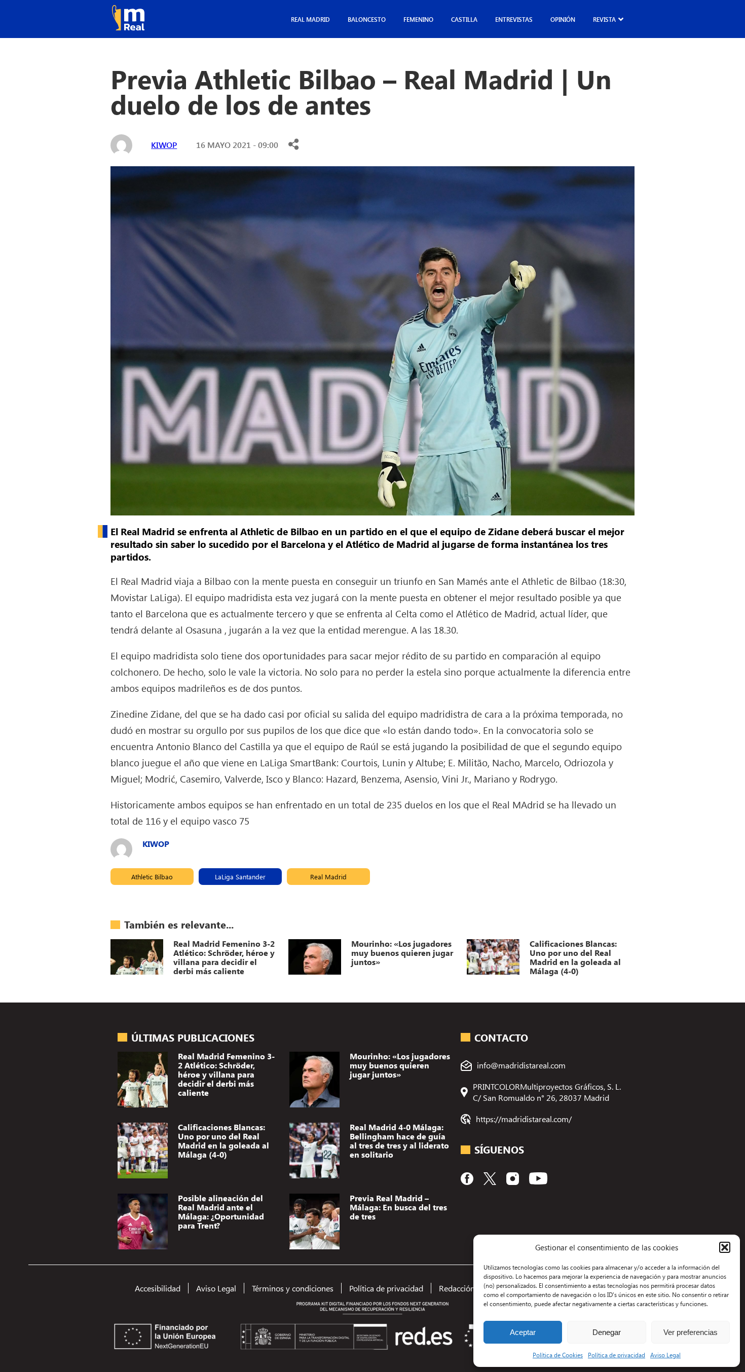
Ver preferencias (690, 1332)
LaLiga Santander (240, 876)
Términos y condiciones (292, 1288)
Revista (604, 19)
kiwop (164, 144)
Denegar (606, 1332)
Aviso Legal (665, 1355)
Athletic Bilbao (152, 876)
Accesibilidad (157, 1288)
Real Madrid (310, 19)
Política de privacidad (616, 1355)
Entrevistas (514, 19)
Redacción (457, 1288)
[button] (725, 1247)
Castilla (464, 19)
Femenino (418, 19)
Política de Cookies (558, 1355)
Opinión (562, 19)
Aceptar (523, 1332)
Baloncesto (367, 19)
